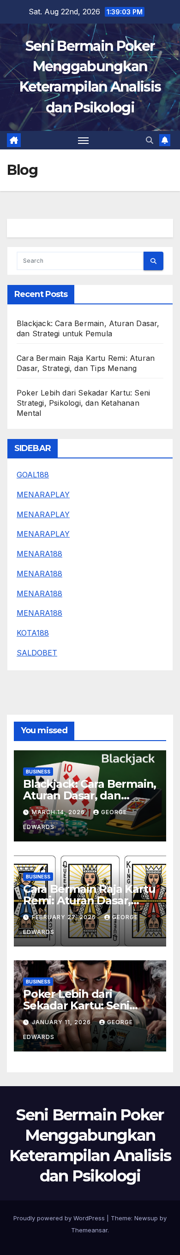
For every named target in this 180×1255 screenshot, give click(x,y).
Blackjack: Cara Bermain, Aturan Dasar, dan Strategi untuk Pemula (89, 795)
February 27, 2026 (65, 917)
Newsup (146, 1218)
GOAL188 (33, 474)
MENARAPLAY (43, 494)
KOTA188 (33, 632)
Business (38, 771)
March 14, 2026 (59, 812)
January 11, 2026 (62, 1022)
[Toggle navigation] (83, 140)
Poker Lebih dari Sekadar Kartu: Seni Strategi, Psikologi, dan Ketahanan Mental (83, 403)
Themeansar (89, 1230)
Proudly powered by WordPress (60, 1218)
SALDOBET (37, 652)
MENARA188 (39, 553)
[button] (149, 140)
